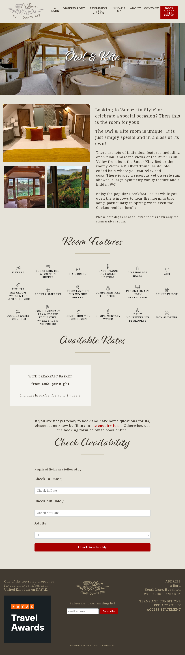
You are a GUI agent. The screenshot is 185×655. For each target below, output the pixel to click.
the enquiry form (106, 425)
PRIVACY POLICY (167, 605)
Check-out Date (49, 501)
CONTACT (151, 8)
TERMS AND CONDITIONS (160, 601)
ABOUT (135, 8)
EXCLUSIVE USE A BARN (98, 11)
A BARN (55, 9)
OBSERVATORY (74, 8)
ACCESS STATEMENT (164, 609)
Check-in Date (48, 479)
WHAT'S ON (120, 9)
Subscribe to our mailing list (92, 603)
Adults (40, 523)
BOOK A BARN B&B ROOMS (169, 12)
